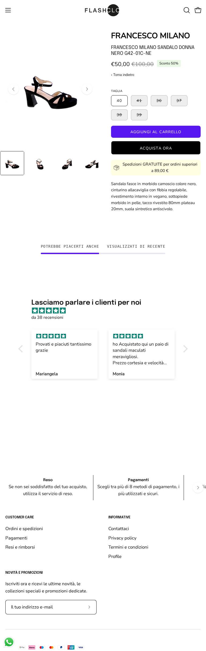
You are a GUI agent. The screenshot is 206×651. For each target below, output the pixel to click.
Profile (115, 556)
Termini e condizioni (128, 547)
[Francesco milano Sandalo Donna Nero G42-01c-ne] (12, 163)
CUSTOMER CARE (19, 517)
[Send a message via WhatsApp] (9, 642)
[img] (105, 310)
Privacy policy (122, 538)
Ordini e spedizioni (24, 529)
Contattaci (118, 529)
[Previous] (13, 89)
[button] (186, 10)
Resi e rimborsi (20, 547)
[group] (103, 487)
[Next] (87, 89)
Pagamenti (16, 538)
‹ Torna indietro (122, 75)
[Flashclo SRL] (103, 10)
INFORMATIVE (119, 517)
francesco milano (150, 35)
